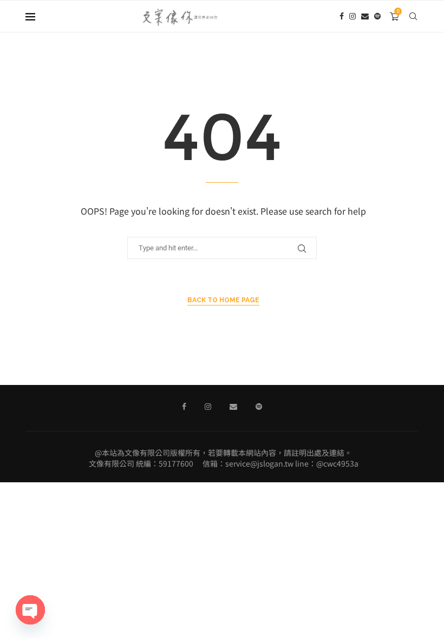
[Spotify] (377, 16)
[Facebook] (341, 16)
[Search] (413, 16)
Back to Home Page (223, 300)
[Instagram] (352, 16)
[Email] (365, 16)
